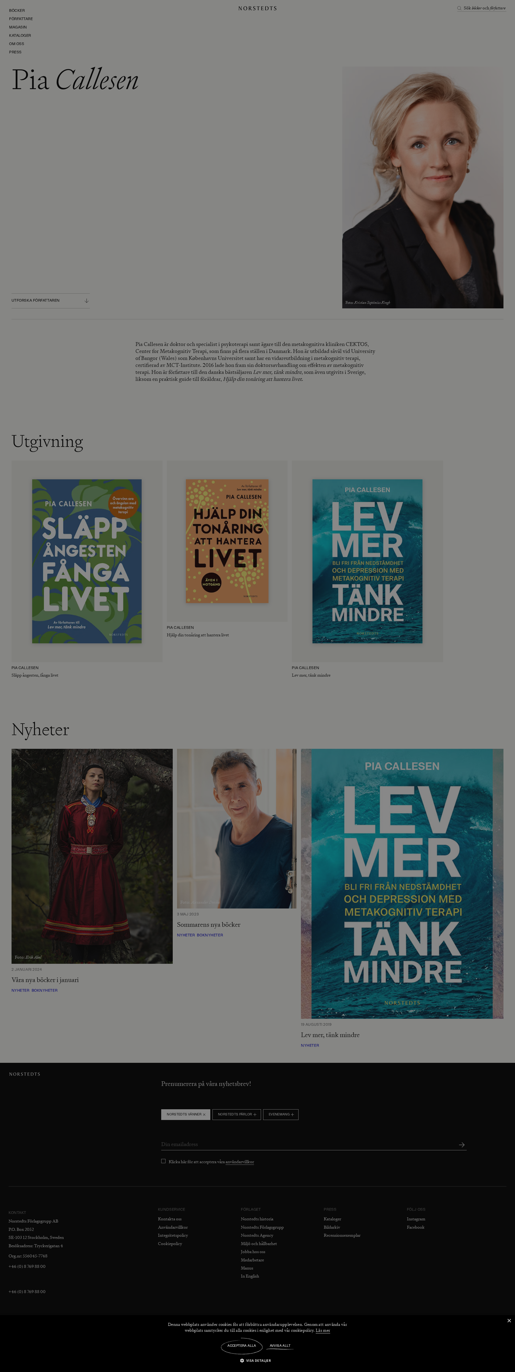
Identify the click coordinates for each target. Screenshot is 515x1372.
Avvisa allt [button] (280, 1346)
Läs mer (323, 1330)
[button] (257, 1360)
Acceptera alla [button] (241, 1346)
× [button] (509, 1321)
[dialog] (257, 686)
